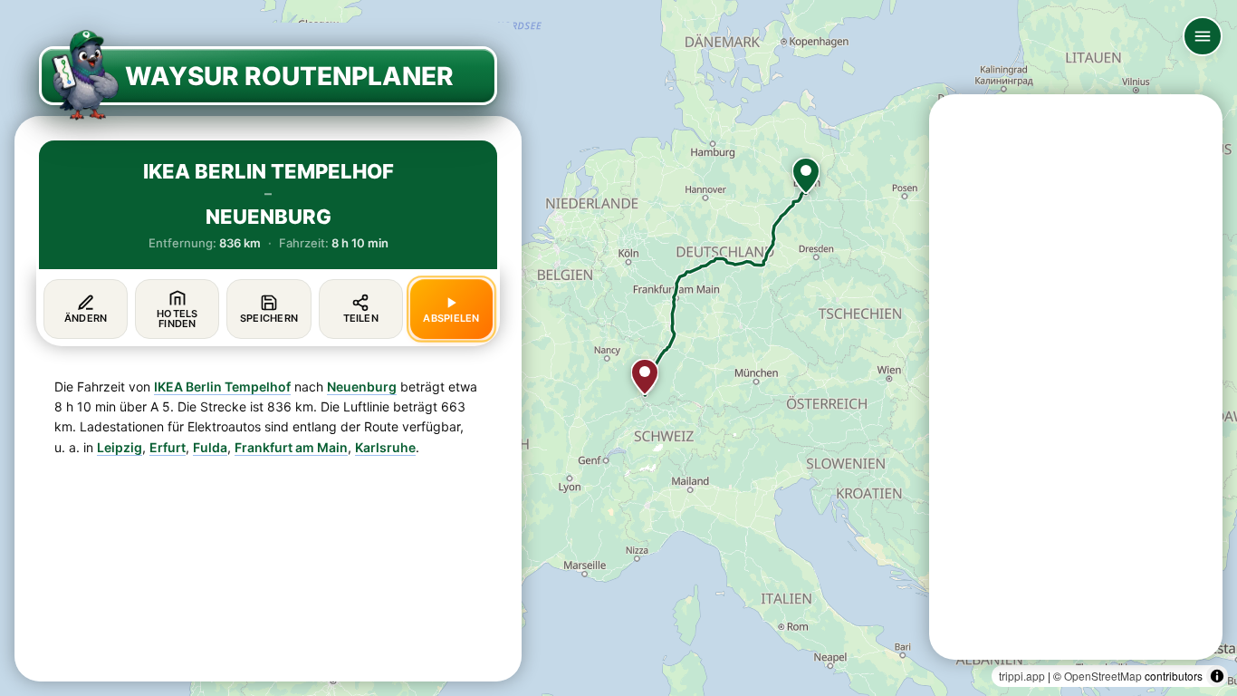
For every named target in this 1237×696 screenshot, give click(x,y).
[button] (806, 176)
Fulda (210, 447)
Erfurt (167, 447)
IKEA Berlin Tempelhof (222, 386)
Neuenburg (362, 386)
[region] (618, 348)
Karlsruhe (385, 447)
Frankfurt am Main (291, 447)
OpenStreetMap (1103, 675)
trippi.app (1022, 675)
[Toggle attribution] (1217, 676)
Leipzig (119, 447)
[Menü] (1203, 36)
